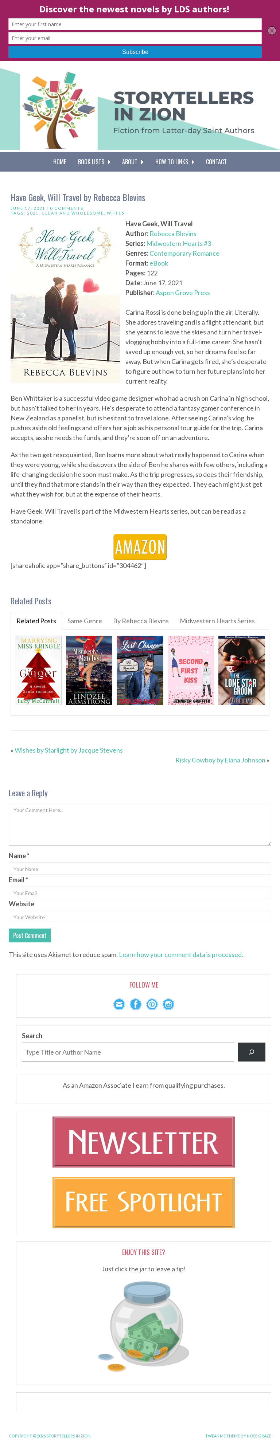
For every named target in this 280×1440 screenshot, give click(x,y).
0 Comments (66, 208)
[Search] (251, 1052)
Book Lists (92, 161)
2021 (33, 213)
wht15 (115, 213)
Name (19, 856)
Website (21, 904)
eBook (158, 263)
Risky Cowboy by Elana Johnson (220, 760)
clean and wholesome (73, 213)
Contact (216, 161)
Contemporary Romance (184, 253)
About (131, 161)
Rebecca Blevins (173, 233)
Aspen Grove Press (183, 293)
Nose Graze (259, 1435)
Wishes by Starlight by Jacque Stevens (69, 750)
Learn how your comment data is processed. (181, 954)
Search (32, 1036)
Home (59, 161)
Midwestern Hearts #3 (178, 243)
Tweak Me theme (222, 1435)
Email (18, 880)
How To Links (173, 161)
